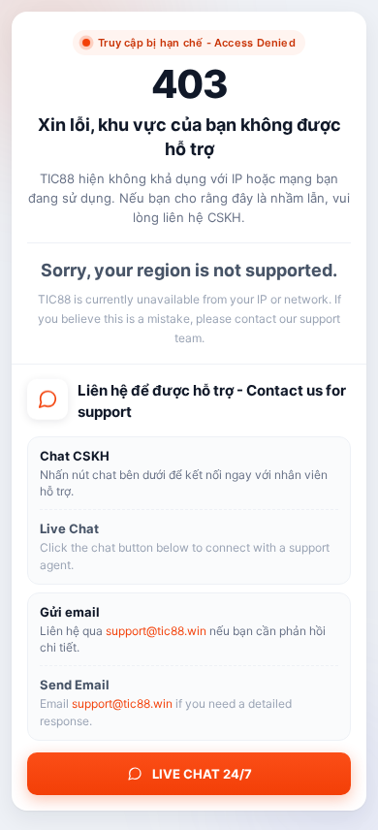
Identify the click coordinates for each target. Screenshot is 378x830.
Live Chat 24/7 (202, 774)
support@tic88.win (156, 630)
